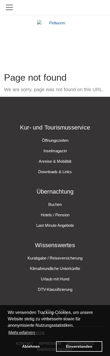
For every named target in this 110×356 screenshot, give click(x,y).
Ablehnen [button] (31, 346)
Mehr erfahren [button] (22, 332)
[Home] (55, 40)
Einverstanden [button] (79, 346)
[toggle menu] (9, 7)
